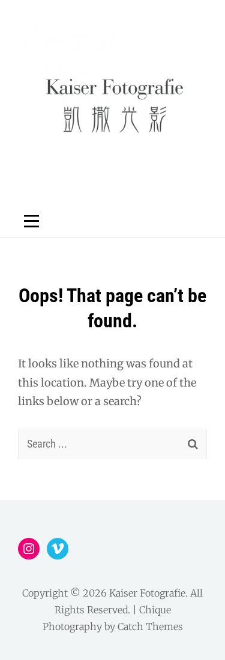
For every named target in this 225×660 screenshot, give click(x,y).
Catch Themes (150, 626)
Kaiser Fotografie (147, 593)
